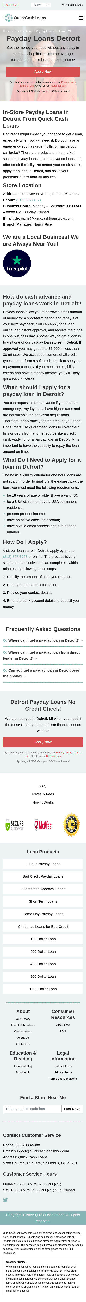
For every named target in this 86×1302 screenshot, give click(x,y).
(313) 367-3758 (28, 200)
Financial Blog (23, 1066)
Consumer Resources (63, 1014)
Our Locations (23, 31)
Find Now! (72, 1109)
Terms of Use (27, 85)
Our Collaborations (23, 1025)
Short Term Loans (43, 901)
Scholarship (23, 1072)
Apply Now (11, 5)
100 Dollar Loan (43, 939)
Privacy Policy (68, 82)
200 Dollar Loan (43, 952)
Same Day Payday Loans (43, 914)
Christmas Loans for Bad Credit (43, 927)
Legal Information (63, 1056)
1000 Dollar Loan (43, 989)
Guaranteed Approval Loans (43, 889)
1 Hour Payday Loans (43, 864)
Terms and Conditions (63, 1078)
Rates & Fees (43, 794)
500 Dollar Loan (43, 976)
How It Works (43, 802)
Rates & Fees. (58, 85)
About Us (23, 1037)
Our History (23, 1018)
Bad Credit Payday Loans (43, 876)
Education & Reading (23, 1056)
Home (7, 31)
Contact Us (23, 1044)
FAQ (43, 786)
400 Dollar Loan (43, 964)
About (23, 1011)
